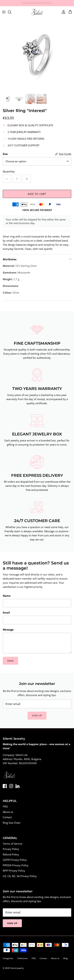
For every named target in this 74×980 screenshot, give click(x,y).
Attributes (9, 259)
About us (8, 812)
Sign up (37, 715)
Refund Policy (11, 854)
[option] (37, 55)
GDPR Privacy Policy (15, 859)
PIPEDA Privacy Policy (15, 865)
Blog (65, 958)
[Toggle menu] (4, 12)
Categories (8, 958)
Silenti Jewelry (17, 968)
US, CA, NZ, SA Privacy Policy (20, 876)
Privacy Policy (11, 849)
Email (6, 612)
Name (6, 595)
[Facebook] (5, 786)
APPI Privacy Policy (14, 870)
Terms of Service (12, 843)
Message (8, 629)
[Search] (11, 12)
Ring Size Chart (11, 822)
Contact (7, 817)
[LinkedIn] (17, 786)
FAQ (5, 806)
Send (10, 660)
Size (5, 154)
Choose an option (16, 161)
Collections (22, 958)
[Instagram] (11, 786)
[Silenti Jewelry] (37, 12)
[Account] (62, 12)
